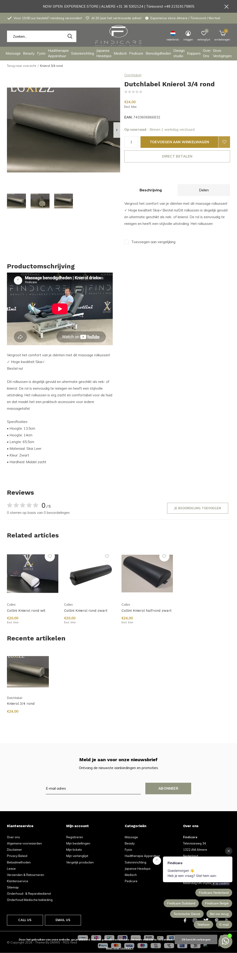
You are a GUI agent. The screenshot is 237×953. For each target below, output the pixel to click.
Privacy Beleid (17, 856)
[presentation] (116, 130)
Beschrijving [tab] (151, 190)
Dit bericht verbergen (196, 939)
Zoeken (69, 36)
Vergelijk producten (80, 862)
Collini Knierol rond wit (26, 610)
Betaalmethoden (19, 862)
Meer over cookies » (119, 948)
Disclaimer (14, 849)
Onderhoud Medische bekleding (30, 900)
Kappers (194, 53)
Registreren (74, 837)
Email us (63, 920)
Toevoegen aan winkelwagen (179, 142)
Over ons (13, 837)
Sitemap (13, 887)
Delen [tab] (204, 190)
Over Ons (207, 53)
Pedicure (136, 53)
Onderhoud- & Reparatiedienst (29, 893)
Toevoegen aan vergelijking (153, 242)
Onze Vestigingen (222, 53)
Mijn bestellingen (78, 843)
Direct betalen (177, 156)
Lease (11, 868)
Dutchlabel (132, 75)
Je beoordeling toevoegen (197, 508)
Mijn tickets (74, 849)
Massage (13, 53)
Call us (24, 920)
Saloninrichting (82, 53)
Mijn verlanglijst (77, 856)
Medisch (120, 53)
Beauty (29, 53)
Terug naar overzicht (21, 66)
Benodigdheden (158, 53)
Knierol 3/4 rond (20, 704)
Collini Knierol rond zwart (85, 610)
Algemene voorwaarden (24, 843)
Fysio (41, 53)
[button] (16, 201)
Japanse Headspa (103, 53)
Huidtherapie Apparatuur (58, 53)
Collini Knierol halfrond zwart (147, 610)
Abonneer (168, 788)
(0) (145, 92)
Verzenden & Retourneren (25, 875)
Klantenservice (17, 881)
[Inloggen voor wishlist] (224, 142)
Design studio (179, 53)
